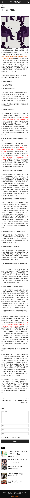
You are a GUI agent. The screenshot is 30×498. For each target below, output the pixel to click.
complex (10, 462)
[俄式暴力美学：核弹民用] (4, 468)
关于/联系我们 (19, 493)
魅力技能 (4, 492)
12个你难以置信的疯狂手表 (15, 474)
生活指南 (3, 7)
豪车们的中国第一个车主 (15, 481)
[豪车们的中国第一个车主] (4, 482)
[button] (28, 2)
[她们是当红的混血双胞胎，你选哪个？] (4, 462)
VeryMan (10, 456)
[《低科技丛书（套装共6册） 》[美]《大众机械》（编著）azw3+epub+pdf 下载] (4, 454)
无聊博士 (10, 482)
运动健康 (24, 492)
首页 (2, 5)
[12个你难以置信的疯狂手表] (4, 476)
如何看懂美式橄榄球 (6, 401)
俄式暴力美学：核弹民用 (15, 466)
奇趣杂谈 (10, 493)
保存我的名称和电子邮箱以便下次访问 (11, 437)
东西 (14, 493)
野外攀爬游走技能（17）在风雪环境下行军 (22, 401)
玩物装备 (19, 492)
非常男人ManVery (15, 496)
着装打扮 (14, 492)
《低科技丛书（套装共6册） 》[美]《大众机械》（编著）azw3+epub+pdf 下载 (17, 453)
